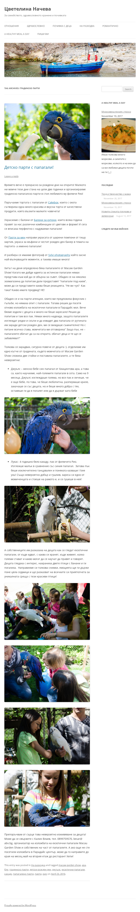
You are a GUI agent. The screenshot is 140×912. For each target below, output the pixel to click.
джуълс (56, 869)
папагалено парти (23, 874)
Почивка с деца (62, 26)
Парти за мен (16, 237)
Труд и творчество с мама (116, 194)
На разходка (87, 26)
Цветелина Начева (27, 8)
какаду (8, 874)
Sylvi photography (59, 255)
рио (45, 874)
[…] (109, 172)
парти (38, 874)
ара (84, 865)
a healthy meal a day (16, 34)
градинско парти (19, 869)
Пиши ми (43, 34)
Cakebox (53, 202)
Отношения (11, 26)
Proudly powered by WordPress (20, 905)
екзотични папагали (73, 869)
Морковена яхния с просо (116, 111)
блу (6, 869)
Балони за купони (45, 220)
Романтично (110, 26)
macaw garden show (70, 865)
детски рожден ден (40, 869)
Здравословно (36, 26)
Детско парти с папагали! (29, 167)
